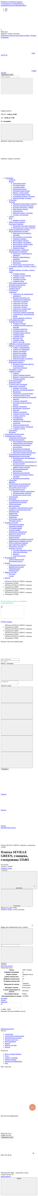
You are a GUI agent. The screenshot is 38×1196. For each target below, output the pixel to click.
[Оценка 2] (17, 711)
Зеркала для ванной (20, 351)
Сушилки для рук (19, 428)
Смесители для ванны (20, 301)
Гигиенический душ (20, 331)
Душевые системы (19, 323)
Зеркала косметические (21, 425)
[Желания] (19, 150)
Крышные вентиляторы (21, 478)
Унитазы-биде (18, 211)
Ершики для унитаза (20, 388)
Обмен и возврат (11, 1059)
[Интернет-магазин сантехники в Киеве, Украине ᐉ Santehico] (11, 1007)
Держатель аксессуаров (21, 414)
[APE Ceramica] (6, 622)
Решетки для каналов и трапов (23, 377)
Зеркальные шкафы (19, 353)
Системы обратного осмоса (22, 550)
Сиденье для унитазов (20, 215)
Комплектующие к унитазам (23, 213)
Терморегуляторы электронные (24, 491)
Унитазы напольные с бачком (23, 207)
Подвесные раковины (20, 261)
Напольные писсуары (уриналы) (24, 228)
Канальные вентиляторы (21, 449)
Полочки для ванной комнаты (23, 390)
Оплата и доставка (11, 3)
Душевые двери (18, 281)
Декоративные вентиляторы (22, 443)
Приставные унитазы (20, 209)
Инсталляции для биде (21, 240)
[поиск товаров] (17, 86)
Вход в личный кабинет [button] (13, 1054)
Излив (15, 316)
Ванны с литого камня (21, 193)
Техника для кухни (11, 522)
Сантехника (9, 178)
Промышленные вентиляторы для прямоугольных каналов (24, 466)
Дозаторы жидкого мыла (21, 395)
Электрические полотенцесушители (20, 367)
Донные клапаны (19, 379)
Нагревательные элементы (22, 493)
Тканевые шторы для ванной (23, 427)
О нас (3, 3)
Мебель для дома (11, 572)
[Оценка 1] (17, 695)
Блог (24, 5)
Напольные (17, 263)
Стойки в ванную (19, 416)
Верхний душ (17, 338)
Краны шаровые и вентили (22, 318)
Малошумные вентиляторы (22, 451)
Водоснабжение (10, 557)
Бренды (7, 578)
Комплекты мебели (19, 357)
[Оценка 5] (17, 760)
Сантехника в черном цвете (14, 434)
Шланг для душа (18, 342)
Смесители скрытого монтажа (23, 312)
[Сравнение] (17, 132)
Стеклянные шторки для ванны (24, 196)
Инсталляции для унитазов (22, 237)
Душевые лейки (18, 340)
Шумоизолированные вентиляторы (20, 470)
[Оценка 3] (17, 727)
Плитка (7, 563)
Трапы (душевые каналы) (22, 375)
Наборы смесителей (20, 310)
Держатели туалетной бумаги (23, 393)
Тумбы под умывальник (21, 349)
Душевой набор (18, 334)
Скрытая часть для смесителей (23, 314)
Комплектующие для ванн (22, 198)
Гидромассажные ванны (21, 191)
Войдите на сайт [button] (6, 908)
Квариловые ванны (19, 189)
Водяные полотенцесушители (23, 364)
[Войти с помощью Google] (17, 672)
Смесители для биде (20, 307)
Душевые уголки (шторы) (22, 275)
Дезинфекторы (18, 419)
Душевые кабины (19, 274)
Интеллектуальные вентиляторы (24, 452)
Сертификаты (17, 417)
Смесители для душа (20, 303)
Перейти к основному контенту (12, 2)
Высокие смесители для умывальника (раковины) (22, 298)
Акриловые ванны (19, 183)
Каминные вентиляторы (21, 473)
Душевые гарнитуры (20, 329)
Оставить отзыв (6, 868)
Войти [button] (3, 927)
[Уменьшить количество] (17, 936)
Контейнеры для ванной (21, 408)
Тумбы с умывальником (21, 347)
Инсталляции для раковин (22, 242)
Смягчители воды (19, 556)
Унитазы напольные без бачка (23, 205)
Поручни (16, 410)
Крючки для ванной (20, 406)
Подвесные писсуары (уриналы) (24, 226)
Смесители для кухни (20, 305)
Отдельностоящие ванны (21, 194)
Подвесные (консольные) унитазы (25, 204)
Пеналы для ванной (20, 355)
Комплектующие (19, 248)
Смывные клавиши (19, 239)
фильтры (16, 554)
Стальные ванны (19, 187)
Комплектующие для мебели (23, 358)
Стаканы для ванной (20, 401)
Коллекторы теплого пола (22, 495)
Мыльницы (17, 392)
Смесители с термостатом (22, 309)
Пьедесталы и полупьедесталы (23, 264)
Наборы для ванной (20, 412)
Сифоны (16, 373)
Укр (6, 9)
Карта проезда (6, 1176)
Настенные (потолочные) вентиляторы (22, 446)
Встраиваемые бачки (20, 246)
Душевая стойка (18, 336)
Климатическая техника (13, 436)
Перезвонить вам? (7, 74)
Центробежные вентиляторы (23, 441)
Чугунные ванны (19, 185)
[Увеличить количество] (17, 955)
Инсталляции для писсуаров (23, 244)
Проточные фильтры (20, 552)
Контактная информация (14, 5)
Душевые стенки (19, 277)
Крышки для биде (19, 220)
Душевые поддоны (19, 279)
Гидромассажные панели (21, 333)
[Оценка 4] (17, 744)
